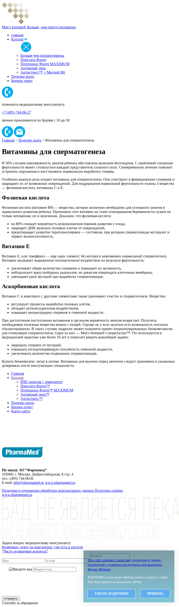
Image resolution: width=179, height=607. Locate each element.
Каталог (17, 39)
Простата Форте (33, 60)
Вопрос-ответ (22, 407)
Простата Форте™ (35, 386)
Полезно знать (22, 76)
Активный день (33, 68)
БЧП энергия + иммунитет (42, 382)
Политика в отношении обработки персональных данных (48, 490)
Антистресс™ (32, 399)
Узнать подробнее (111, 593)
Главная (8, 140)
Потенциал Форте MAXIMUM (45, 64)
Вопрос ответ (22, 81)
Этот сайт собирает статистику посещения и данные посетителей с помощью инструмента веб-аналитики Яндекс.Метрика (125, 564)
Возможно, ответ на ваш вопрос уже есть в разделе (42, 549)
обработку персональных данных (74, 589)
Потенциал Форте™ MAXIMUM (47, 390)
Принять (155, 593)
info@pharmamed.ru (29, 483)
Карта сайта (20, 411)
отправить (11, 598)
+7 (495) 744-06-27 (16, 112)
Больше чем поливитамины (42, 55)
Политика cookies (109, 490)
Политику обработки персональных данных (76, 579)
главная (17, 35)
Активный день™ (35, 394)
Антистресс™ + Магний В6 (43, 72)
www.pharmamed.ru (60, 483)
